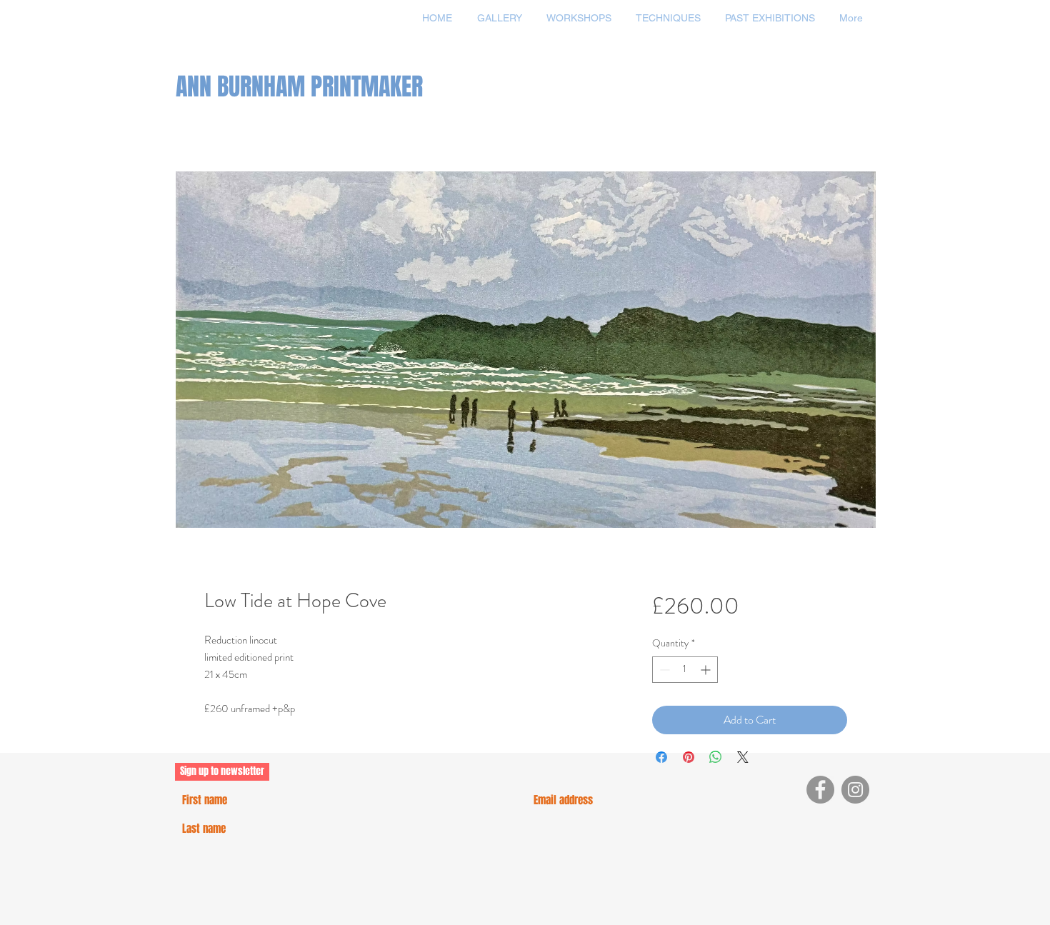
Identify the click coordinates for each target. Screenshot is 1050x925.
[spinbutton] (685, 669)
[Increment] (707, 669)
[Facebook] (820, 790)
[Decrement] (663, 669)
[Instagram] (855, 790)
